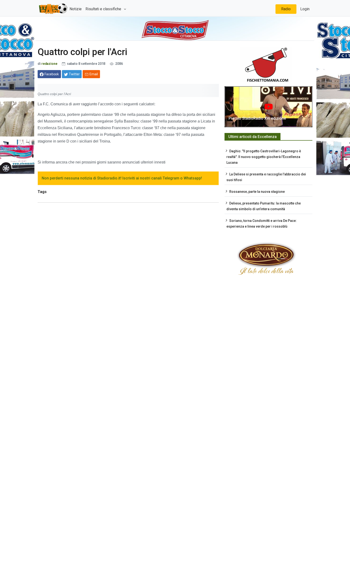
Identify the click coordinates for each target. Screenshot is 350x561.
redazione (49, 64)
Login (305, 9)
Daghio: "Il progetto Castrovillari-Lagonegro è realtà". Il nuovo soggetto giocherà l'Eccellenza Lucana (263, 156)
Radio (286, 9)
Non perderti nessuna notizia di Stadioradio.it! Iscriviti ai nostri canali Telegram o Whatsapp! (122, 178)
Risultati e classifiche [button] (103, 9)
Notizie (76, 9)
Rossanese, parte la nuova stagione (257, 192)
